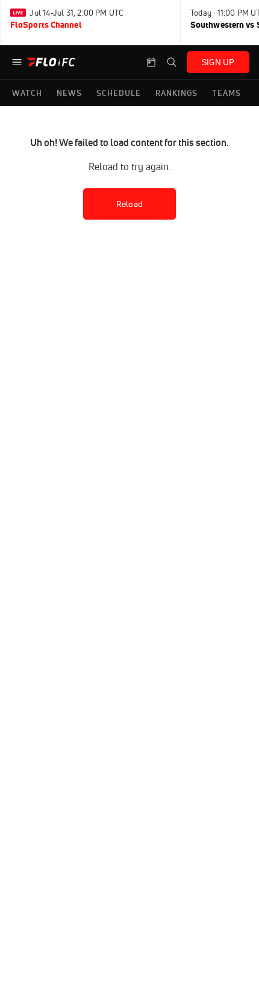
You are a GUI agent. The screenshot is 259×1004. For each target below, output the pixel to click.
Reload (129, 204)
